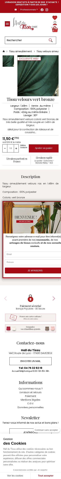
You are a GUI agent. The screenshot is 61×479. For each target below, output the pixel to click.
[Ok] (50, 40)
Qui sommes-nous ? (31, 388)
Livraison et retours (30, 392)
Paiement (30, 396)
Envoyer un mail (30, 361)
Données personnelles (31, 407)
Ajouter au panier (44, 148)
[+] (16, 148)
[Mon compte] (55, 23)
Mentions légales (30, 399)
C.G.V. (30, 403)
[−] (5, 148)
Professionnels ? (29, 9)
